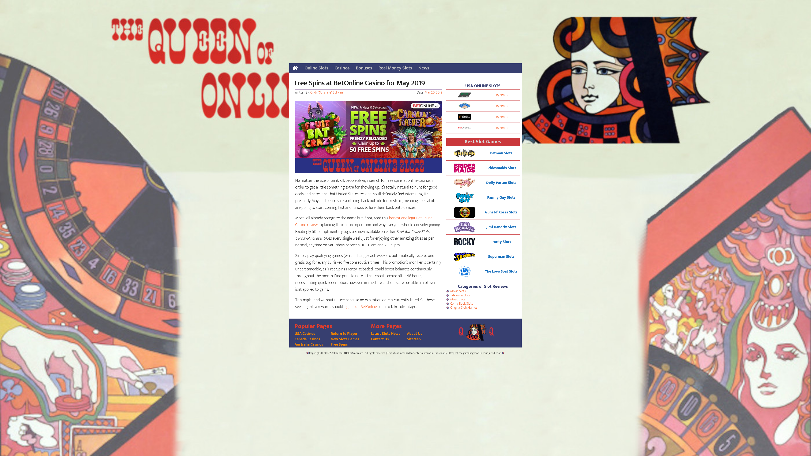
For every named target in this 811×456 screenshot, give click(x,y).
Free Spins (339, 344)
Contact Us (380, 339)
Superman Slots (501, 257)
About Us (414, 334)
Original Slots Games (463, 308)
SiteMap (414, 339)
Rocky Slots (501, 242)
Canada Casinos (307, 339)
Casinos (342, 68)
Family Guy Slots (501, 197)
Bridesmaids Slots (501, 168)
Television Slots (460, 295)
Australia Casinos (309, 344)
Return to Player (344, 334)
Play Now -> (501, 94)
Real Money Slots (395, 68)
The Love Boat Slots (501, 271)
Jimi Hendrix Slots (501, 227)
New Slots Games (345, 339)
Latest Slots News (385, 334)
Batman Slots (501, 153)
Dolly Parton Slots (501, 183)
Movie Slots (458, 291)
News (423, 68)
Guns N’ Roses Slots (501, 212)
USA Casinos (305, 334)
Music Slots (457, 299)
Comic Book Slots (461, 304)
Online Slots (316, 68)
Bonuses (364, 68)
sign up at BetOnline (360, 306)
